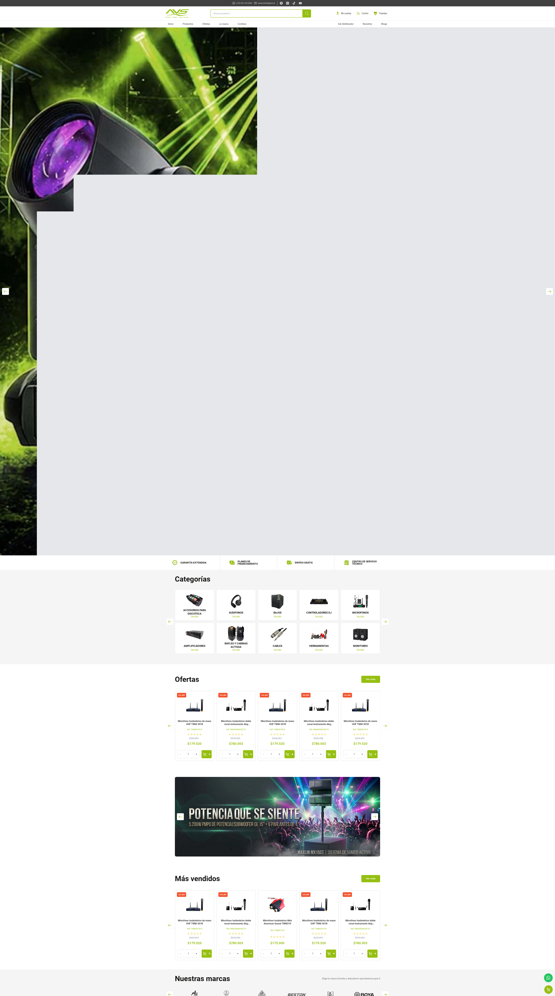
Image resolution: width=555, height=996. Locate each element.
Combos (242, 24)
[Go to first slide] (549, 291)
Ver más (194, 616)
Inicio (170, 24)
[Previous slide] (5, 291)
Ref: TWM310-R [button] (236, 930)
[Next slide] (385, 621)
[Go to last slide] (170, 621)
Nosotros (367, 24)
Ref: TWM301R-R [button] (236, 729)
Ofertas (206, 24)
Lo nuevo (224, 24)
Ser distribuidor (346, 24)
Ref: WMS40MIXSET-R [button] (194, 729)
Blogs (384, 24)
